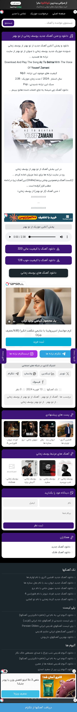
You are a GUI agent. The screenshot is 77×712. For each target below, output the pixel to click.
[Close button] (74, 671)
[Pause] (9, 321)
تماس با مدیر (19, 13)
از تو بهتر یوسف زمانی (32, 402)
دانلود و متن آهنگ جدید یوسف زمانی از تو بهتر (40, 36)
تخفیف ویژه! (20, 694)
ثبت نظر (38, 525)
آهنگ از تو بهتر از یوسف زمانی (23, 397)
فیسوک (36, 382)
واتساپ (28, 373)
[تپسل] (6, 215)
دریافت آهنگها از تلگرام (38, 707)
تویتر (62, 373)
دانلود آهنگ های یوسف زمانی (38, 273)
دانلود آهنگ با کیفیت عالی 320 (36, 249)
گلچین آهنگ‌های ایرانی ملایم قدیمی (54, 631)
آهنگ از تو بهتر (49, 397)
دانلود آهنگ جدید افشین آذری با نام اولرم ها (50, 577)
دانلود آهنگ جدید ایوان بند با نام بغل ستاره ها (48, 583)
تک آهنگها (52, 389)
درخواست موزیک (39, 13)
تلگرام (11, 373)
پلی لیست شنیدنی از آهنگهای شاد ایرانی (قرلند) (48, 620)
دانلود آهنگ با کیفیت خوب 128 (36, 260)
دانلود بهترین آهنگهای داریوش (57, 637)
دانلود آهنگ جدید (60, 547)
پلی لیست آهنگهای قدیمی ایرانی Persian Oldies (47, 626)
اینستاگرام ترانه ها (19, 353)
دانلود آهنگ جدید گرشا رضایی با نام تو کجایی (49, 599)
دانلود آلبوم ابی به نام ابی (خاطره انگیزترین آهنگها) (46, 615)
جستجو (8, 23)
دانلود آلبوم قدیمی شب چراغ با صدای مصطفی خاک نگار (44, 653)
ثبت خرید (38, 342)
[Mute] (14, 321)
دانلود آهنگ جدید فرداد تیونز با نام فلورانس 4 (49, 594)
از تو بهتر (51, 402)
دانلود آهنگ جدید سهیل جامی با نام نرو (52, 588)
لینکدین (46, 373)
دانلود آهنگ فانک (61, 552)
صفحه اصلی (58, 13)
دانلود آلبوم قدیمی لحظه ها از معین (54, 664)
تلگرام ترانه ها (53, 353)
